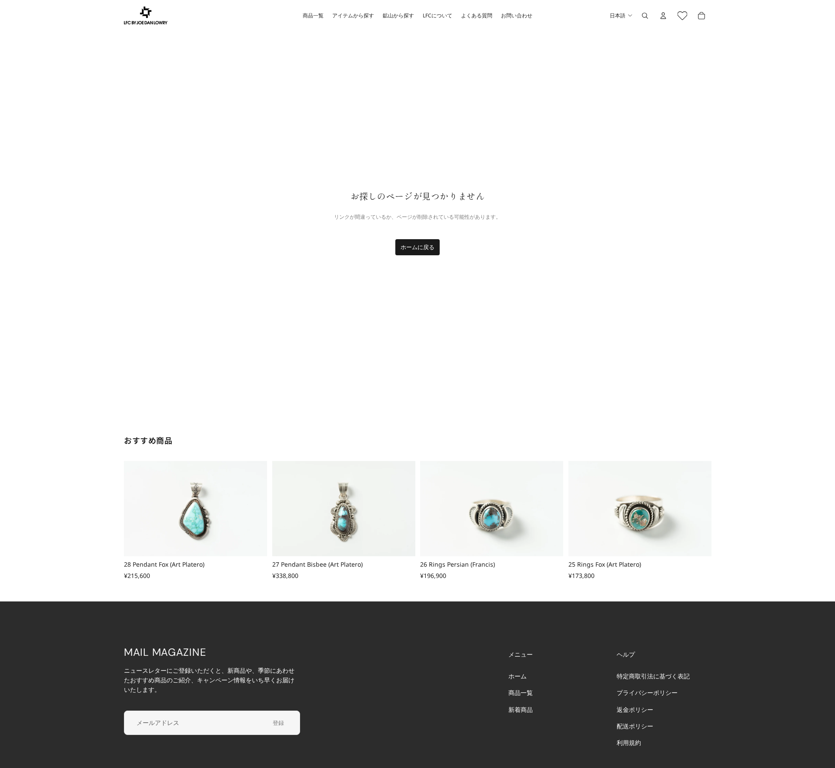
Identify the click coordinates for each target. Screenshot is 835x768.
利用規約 (629, 743)
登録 (278, 723)
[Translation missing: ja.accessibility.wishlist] (682, 15)
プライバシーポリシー (647, 693)
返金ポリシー (635, 709)
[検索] (645, 15)
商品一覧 (520, 693)
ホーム (517, 676)
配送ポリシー (635, 726)
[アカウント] (663, 15)
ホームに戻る (417, 247)
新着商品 (520, 709)
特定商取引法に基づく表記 (653, 676)
